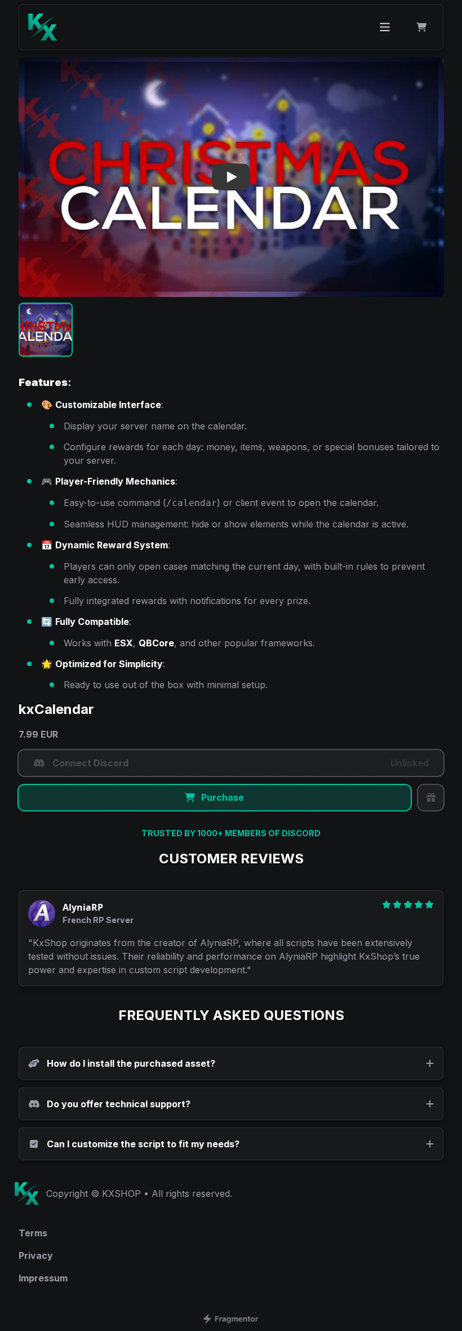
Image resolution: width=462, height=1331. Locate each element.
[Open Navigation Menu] (384, 27)
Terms (33, 1233)
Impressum (43, 1278)
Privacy (36, 1255)
